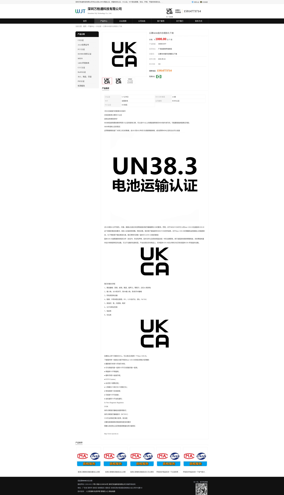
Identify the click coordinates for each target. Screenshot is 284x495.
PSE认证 (81, 81)
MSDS (80, 58)
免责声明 (97, 491)
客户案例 (160, 21)
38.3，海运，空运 (85, 77)
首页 (85, 21)
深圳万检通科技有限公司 (117, 484)
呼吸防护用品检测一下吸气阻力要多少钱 (170, 472)
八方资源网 (90, 491)
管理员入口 (104, 491)
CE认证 (98, 26)
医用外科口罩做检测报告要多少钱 (195, 472)
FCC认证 (81, 49)
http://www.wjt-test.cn (111, 434)
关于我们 (179, 21)
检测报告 (81, 86)
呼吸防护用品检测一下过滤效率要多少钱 (144, 472)
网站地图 (112, 491)
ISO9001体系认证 (84, 54)
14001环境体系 (83, 63)
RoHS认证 (82, 72)
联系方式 (198, 21)
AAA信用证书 (83, 45)
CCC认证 (81, 68)
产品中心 (103, 21)
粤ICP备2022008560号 (100, 484)
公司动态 (141, 21)
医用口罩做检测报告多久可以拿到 (115, 472)
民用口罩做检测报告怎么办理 (89, 472)
